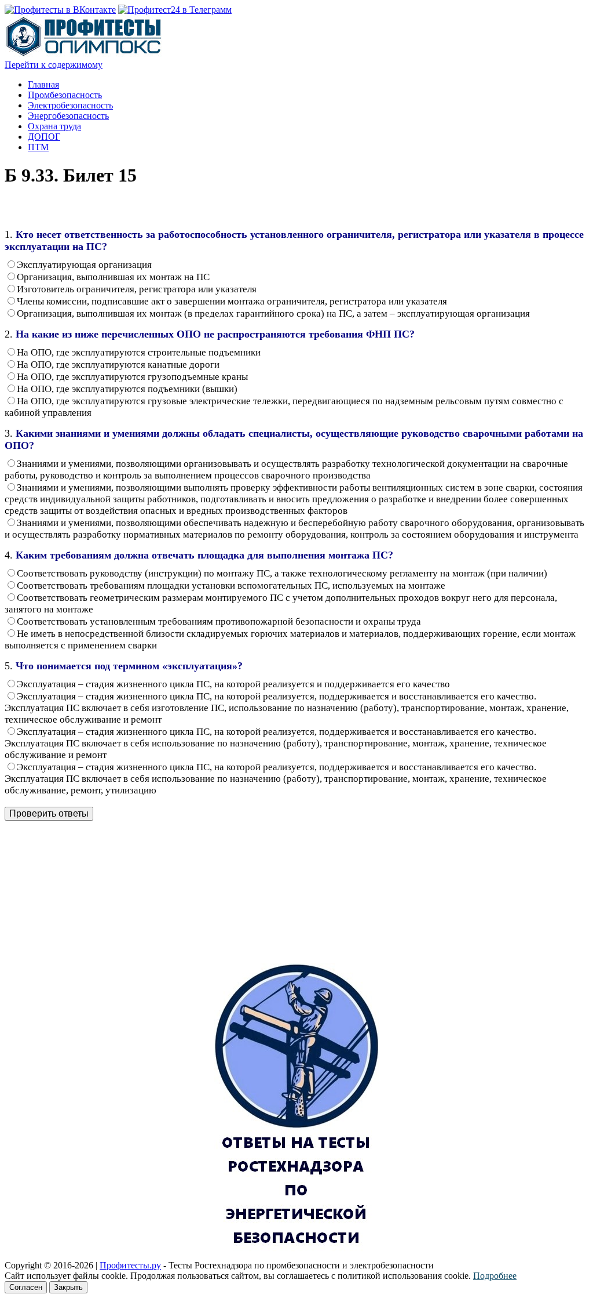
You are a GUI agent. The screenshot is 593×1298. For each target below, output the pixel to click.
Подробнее (495, 1276)
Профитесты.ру (130, 1265)
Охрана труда (54, 126)
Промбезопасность (65, 95)
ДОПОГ (44, 137)
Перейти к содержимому (54, 65)
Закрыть (68, 1287)
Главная (43, 84)
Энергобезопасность (68, 116)
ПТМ (38, 147)
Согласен (25, 1287)
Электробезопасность (70, 105)
